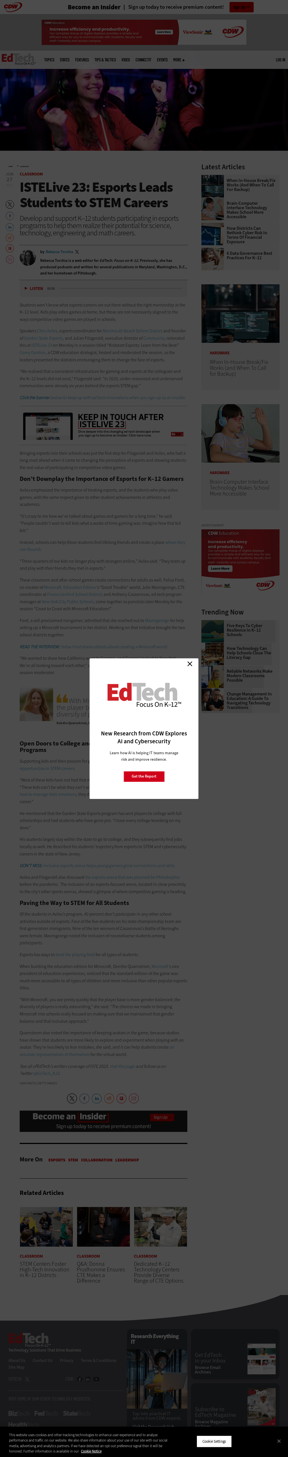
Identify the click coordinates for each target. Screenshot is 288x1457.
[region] (144, 1442)
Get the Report (144, 776)
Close (190, 664)
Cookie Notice (91, 1451)
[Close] (279, 1441)
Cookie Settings (214, 1441)
